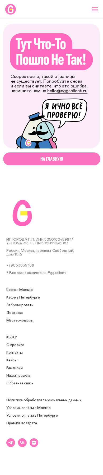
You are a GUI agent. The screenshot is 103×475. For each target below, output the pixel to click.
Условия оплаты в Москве (28, 408)
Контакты (14, 353)
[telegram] (10, 445)
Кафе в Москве (19, 290)
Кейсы (11, 360)
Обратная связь (20, 383)
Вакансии (14, 368)
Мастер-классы (20, 320)
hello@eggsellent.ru (67, 91)
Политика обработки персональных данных (43, 400)
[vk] (22, 445)
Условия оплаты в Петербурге (32, 415)
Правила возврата (21, 423)
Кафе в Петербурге (23, 297)
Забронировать (19, 305)
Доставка (14, 313)
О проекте (15, 345)
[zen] (34, 445)
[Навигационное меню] (95, 9)
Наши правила (18, 376)
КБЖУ (11, 337)
